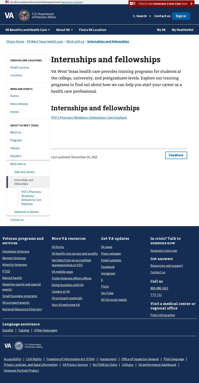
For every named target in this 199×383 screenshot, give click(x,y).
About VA (63, 30)
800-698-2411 (159, 288)
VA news (106, 247)
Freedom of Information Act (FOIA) (70, 359)
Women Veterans (14, 258)
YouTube (107, 293)
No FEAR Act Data (105, 365)
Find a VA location (162, 315)
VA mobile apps (62, 272)
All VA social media (114, 300)
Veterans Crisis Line (163, 251)
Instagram (108, 273)
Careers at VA (61, 291)
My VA (161, 30)
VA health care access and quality (75, 253)
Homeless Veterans (15, 251)
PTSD (6, 271)
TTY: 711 (156, 295)
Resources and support (166, 266)
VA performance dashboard (157, 365)
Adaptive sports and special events (21, 286)
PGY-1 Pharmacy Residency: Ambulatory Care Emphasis (89, 117)
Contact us (162, 16)
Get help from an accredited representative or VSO (71, 262)
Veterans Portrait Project (21, 370)
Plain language (174, 359)
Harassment (108, 359)
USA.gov (128, 365)
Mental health (12, 278)
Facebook (108, 267)
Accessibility (12, 359)
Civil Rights (34, 359)
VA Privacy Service (75, 365)
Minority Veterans (14, 265)
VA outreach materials (67, 298)
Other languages (45, 330)
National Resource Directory (22, 309)
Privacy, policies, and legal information (31, 365)
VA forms (58, 247)
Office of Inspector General (140, 359)
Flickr (105, 286)
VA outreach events (15, 302)
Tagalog (23, 330)
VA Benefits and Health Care (26, 30)
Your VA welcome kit (66, 305)
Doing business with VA (68, 285)
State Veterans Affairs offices (72, 278)
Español (7, 330)
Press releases (111, 253)
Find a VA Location (92, 30)
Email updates (111, 260)
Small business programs (19, 296)
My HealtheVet (183, 30)
